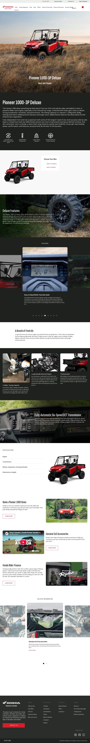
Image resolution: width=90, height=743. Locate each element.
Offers (39, 7)
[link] (57, 1)
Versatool (46, 720)
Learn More (9, 516)
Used (30, 7)
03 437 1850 (45, 1)
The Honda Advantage (80, 709)
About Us (76, 706)
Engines (45, 723)
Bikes (16, 7)
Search (72, 8)
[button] (33, 315)
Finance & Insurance (59, 7)
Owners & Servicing (47, 7)
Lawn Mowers (47, 711)
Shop (34, 7)
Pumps (45, 714)
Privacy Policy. (84, 740)
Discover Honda (69, 7)
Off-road (30, 711)
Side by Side (31, 706)
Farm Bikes (31, 709)
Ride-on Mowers (47, 717)
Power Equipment (23, 7)
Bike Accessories (32, 717)
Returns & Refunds (79, 714)
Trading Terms (77, 711)
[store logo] (8, 7)
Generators (46, 709)
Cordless (45, 706)
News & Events (63, 706)
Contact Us (14, 725)
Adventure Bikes (32, 714)
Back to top (78, 730)
